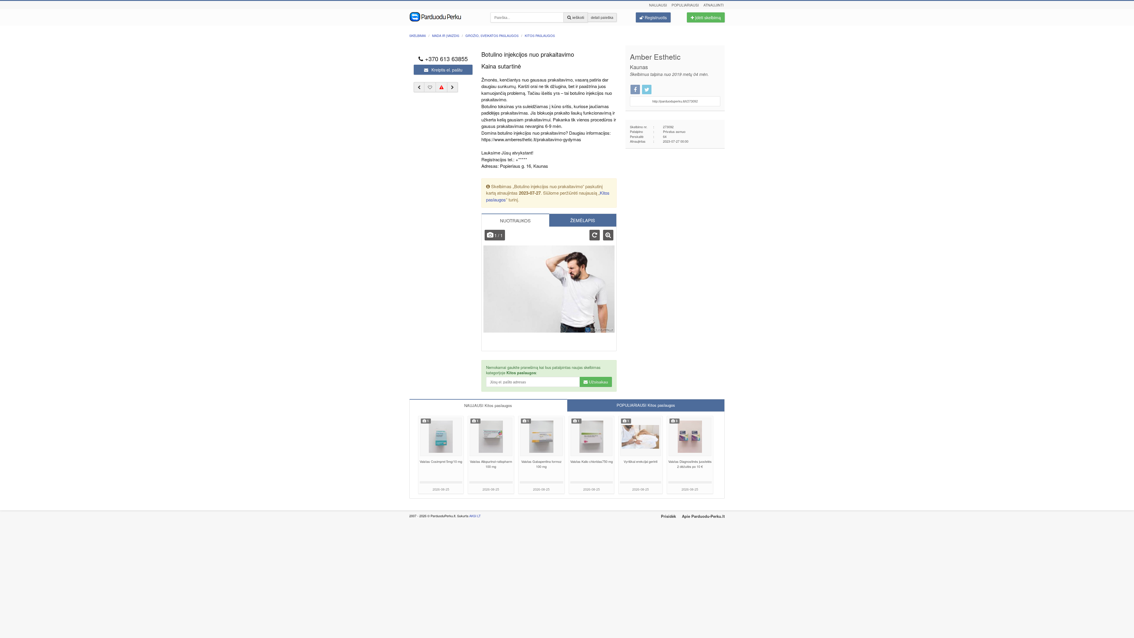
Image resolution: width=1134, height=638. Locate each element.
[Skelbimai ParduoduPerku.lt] (445, 16)
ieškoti (577, 17)
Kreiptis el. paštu (446, 70)
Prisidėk (668, 516)
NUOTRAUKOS (515, 220)
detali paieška (602, 17)
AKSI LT (475, 515)
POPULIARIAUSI (646, 405)
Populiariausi (685, 4)
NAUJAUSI (488, 405)
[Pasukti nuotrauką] (594, 235)
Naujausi (658, 4)
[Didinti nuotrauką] (608, 235)
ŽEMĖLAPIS (582, 220)
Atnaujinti (713, 4)
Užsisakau (598, 382)
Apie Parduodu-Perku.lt (703, 516)
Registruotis (655, 17)
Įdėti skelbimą (707, 17)
